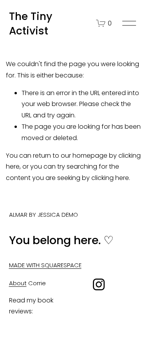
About (18, 283)
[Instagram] (99, 284)
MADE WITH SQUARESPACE (45, 265)
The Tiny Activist (30, 23)
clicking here (110, 177)
